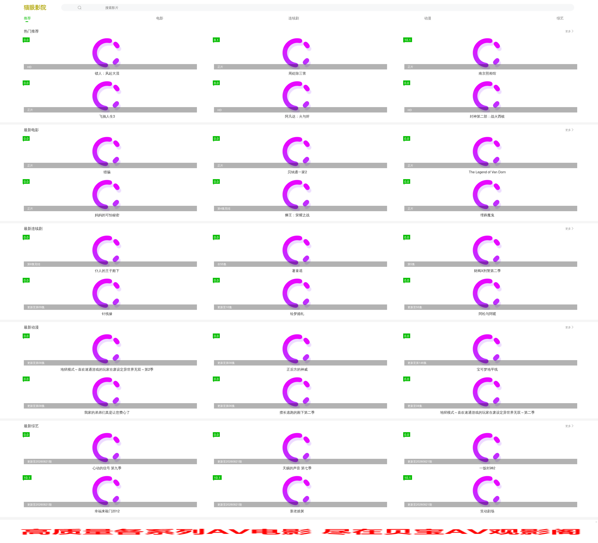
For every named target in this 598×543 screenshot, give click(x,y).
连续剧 (293, 17)
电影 (159, 17)
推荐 (27, 17)
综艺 (560, 17)
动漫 (427, 17)
